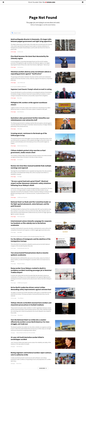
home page (38, 25)
